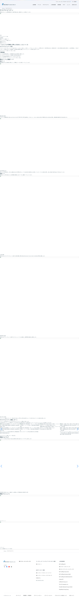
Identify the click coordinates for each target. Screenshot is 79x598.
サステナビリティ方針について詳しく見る (7, 50)
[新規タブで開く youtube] (9, 566)
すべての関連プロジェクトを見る (6, 548)
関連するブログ (3, 41)
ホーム (3, 8)
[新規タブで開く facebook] (6, 566)
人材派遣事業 (62, 561)
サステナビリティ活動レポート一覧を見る (7, 435)
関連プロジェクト (3, 42)
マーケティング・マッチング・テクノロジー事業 (45, 561)
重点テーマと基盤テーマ (4, 39)
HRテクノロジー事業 (40, 570)
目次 (1, 35)
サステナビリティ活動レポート (5, 40)
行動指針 (1, 37)
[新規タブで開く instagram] (11, 566)
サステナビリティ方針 (4, 36)
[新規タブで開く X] (4, 566)
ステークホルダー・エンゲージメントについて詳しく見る (10, 57)
